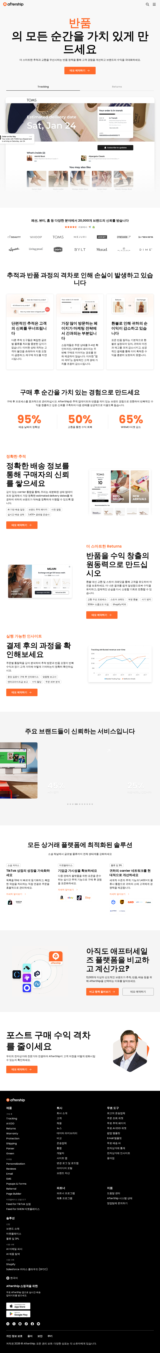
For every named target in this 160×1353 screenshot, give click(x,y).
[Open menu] (154, 4)
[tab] (67, 804)
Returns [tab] (117, 86)
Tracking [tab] (43, 86)
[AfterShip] (14, 4)
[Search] (147, 4)
